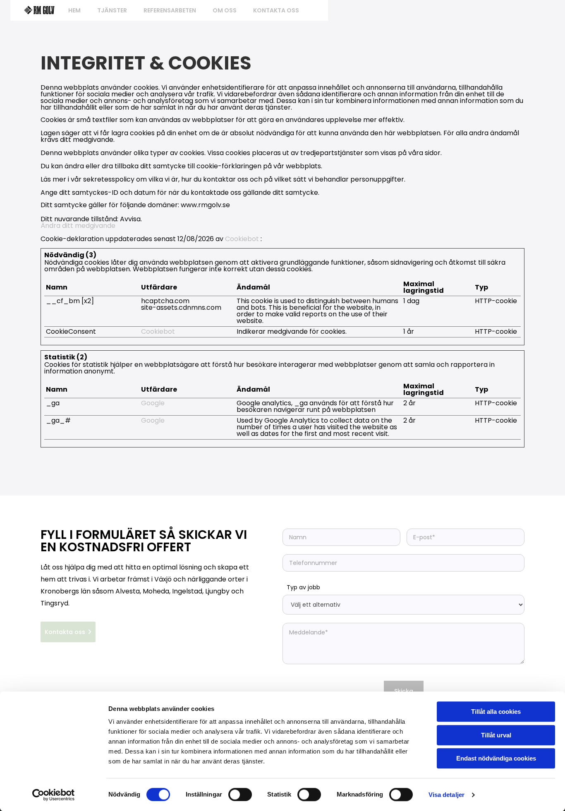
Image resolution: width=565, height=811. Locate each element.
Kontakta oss (276, 10)
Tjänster (112, 10)
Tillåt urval (496, 735)
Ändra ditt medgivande (78, 225)
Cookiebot (242, 239)
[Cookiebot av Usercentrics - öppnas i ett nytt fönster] (53, 795)
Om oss (225, 10)
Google (153, 403)
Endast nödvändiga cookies (496, 758)
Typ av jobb (303, 587)
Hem (74, 10)
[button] (68, 632)
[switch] (240, 794)
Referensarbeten (170, 10)
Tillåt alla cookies (496, 711)
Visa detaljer (446, 794)
